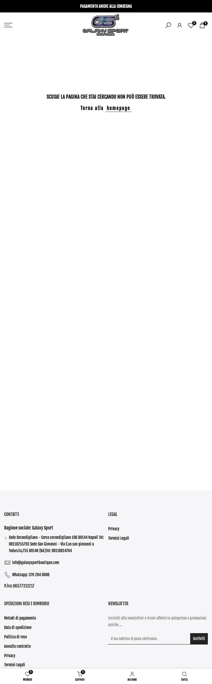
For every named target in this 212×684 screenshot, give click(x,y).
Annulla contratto (17, 646)
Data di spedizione (17, 627)
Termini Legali (118, 538)
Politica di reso (15, 637)
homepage (118, 108)
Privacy (113, 528)
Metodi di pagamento (20, 618)
